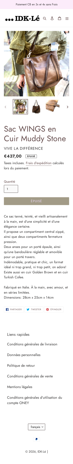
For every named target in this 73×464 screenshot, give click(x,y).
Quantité (9, 181)
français (35, 427)
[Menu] (67, 18)
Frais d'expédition (39, 163)
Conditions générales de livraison (32, 344)
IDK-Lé (42, 451)
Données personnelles (23, 354)
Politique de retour (21, 365)
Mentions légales (19, 386)
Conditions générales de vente (30, 376)
